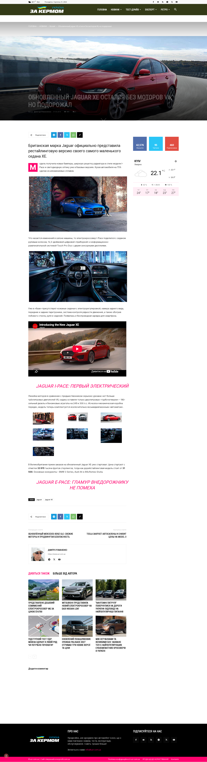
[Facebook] (153, 2)
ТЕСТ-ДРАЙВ (132, 9)
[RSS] (163, 2)
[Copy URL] (80, 135)
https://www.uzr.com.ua (56, 554)
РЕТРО (164, 9)
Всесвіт (52, 26)
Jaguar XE (49, 499)
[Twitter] (172, 2)
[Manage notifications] (6, 756)
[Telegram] (167, 2)
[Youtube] (176, 2)
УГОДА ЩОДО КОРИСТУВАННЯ (155, 759)
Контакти (175, 759)
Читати (156, 138)
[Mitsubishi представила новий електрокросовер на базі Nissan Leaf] (77, 589)
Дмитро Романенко (42, 112)
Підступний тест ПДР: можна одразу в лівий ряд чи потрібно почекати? (42, 642)
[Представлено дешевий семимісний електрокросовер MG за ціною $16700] (43, 589)
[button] (175, 9)
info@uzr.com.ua (93, 749)
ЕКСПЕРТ (149, 9)
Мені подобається (140, 139)
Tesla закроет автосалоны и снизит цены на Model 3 (106, 535)
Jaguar (39, 499)
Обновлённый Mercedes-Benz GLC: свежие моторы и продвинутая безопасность (50, 535)
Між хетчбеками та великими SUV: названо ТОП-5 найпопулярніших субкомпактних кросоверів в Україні (111, 645)
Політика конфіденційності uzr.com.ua (124, 759)
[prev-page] (30, 656)
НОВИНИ (115, 9)
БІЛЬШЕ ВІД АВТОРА (65, 573)
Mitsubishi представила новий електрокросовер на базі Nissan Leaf (77, 605)
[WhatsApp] (73, 135)
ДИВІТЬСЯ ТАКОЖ (39, 573)
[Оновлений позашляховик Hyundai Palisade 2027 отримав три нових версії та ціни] (77, 626)
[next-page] (34, 656)
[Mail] (158, 2)
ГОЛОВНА (102, 9)
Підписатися (172, 138)
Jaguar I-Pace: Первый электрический (82, 386)
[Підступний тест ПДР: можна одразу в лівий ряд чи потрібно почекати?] (43, 626)
